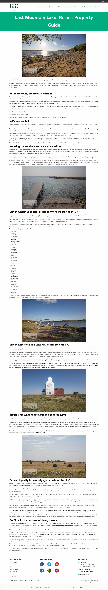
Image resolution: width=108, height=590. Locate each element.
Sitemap (12, 574)
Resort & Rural (58, 6)
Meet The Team (14, 569)
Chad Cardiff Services (93, 580)
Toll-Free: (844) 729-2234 (86, 571)
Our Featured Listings (42, 6)
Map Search (85, 6)
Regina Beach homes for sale (19, 117)
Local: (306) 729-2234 (85, 569)
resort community (46, 97)
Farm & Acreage (68, 6)
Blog (11, 567)
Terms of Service (14, 565)
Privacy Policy (13, 562)
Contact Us (13, 576)
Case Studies (13, 571)
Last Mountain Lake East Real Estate (18, 111)
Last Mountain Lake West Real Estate (18, 114)
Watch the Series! (94, 6)
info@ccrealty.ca (84, 574)
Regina (51, 6)
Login (103, 1)
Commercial (77, 6)
